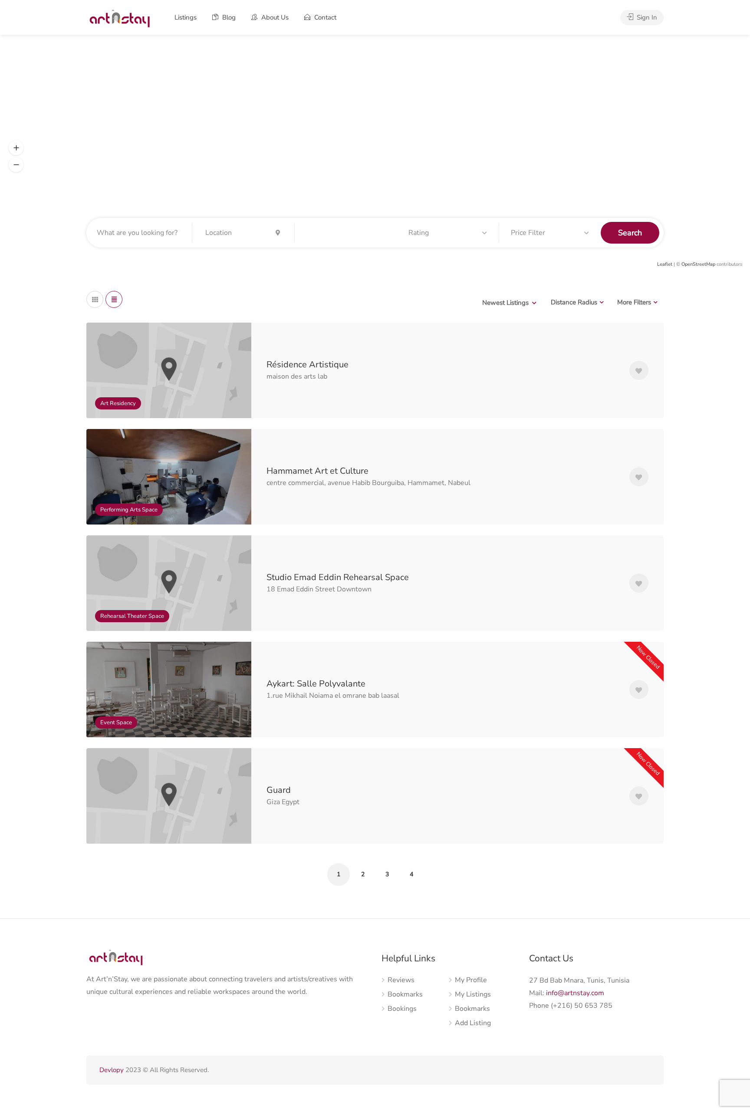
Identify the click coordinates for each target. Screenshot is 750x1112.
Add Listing (473, 1023)
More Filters (634, 302)
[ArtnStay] (118, 18)
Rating (418, 233)
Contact (324, 17)
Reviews (401, 980)
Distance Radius (574, 302)
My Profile (471, 980)
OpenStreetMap (698, 264)
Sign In (646, 17)
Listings (185, 17)
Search (630, 233)
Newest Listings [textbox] (505, 302)
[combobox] (509, 302)
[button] (16, 148)
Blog (228, 17)
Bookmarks (405, 994)
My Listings (473, 994)
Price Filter (528, 233)
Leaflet (664, 264)
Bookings (402, 1008)
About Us (274, 17)
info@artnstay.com (575, 993)
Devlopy (111, 1070)
